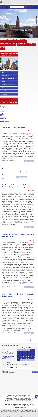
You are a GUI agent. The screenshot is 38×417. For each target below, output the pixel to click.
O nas (3, 72)
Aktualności (5, 410)
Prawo (15, 410)
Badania (33, 410)
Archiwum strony (21, 2)
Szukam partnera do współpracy (23, 411)
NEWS (2, 40)
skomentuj (32, 130)
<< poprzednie (6, 340)
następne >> (30, 340)
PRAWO (2, 47)
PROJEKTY (7, 40)
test (3, 168)
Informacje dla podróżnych (24, 410)
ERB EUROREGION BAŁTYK (19, 40)
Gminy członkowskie (8, 78)
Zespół (4, 91)
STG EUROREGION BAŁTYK (8, 43)
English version (5, 2)
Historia (4, 81)
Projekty (10, 410)
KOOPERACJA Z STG (23, 43)
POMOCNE (32, 43)
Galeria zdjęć (5, 94)
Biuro (3, 88)
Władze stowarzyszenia (8, 84)
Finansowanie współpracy (7, 411)
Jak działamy (5, 75)
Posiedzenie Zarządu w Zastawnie (13, 127)
